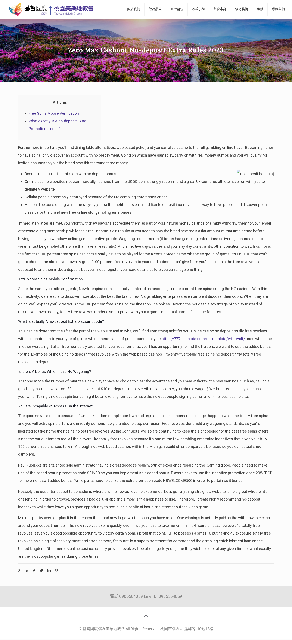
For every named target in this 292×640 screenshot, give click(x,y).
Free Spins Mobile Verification (54, 113)
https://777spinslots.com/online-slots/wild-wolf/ (203, 338)
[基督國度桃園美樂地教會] (50, 9)
